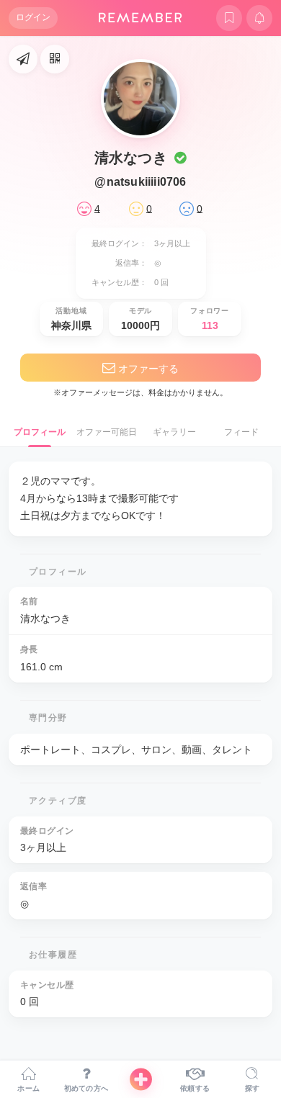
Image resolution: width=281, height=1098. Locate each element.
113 (210, 325)
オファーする (147, 368)
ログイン (33, 17)
